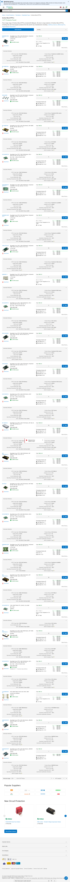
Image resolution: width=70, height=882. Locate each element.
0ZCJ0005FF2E (5, 154)
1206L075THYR (5, 245)
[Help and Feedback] (66, 878)
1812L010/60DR (5, 333)
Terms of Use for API (37, 868)
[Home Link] (12, 7)
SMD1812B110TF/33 (5, 721)
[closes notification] (68, 1)
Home (3, 15)
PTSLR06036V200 (5, 692)
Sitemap (45, 868)
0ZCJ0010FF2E (5, 302)
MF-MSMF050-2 (5, 67)
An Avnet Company (6, 876)
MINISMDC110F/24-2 (5, 36)
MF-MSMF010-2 (5, 126)
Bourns (55, 24)
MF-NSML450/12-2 (5, 454)
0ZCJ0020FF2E (5, 605)
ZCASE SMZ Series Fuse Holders (13, 821)
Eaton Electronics (11, 26)
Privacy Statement (6, 868)
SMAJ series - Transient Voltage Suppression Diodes (49, 821)
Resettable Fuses (26, 15)
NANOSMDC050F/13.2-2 (5, 185)
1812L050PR (4, 95)
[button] (3, 7)
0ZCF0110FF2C (5, 394)
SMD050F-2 (4, 274)
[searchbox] (34, 11)
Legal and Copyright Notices (17, 868)
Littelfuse (50, 24)
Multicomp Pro (61, 24)
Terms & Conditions (28, 868)
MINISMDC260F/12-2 (5, 216)
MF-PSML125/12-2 (5, 575)
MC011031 (4, 483)
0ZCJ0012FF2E (5, 661)
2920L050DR (5, 363)
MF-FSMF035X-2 (5, 631)
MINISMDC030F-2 (5, 545)
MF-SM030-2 (5, 422)
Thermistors (18, 15)
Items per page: (6, 778)
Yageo (3, 26)
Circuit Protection (10, 15)
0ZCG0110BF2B (5, 514)
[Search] (67, 11)
